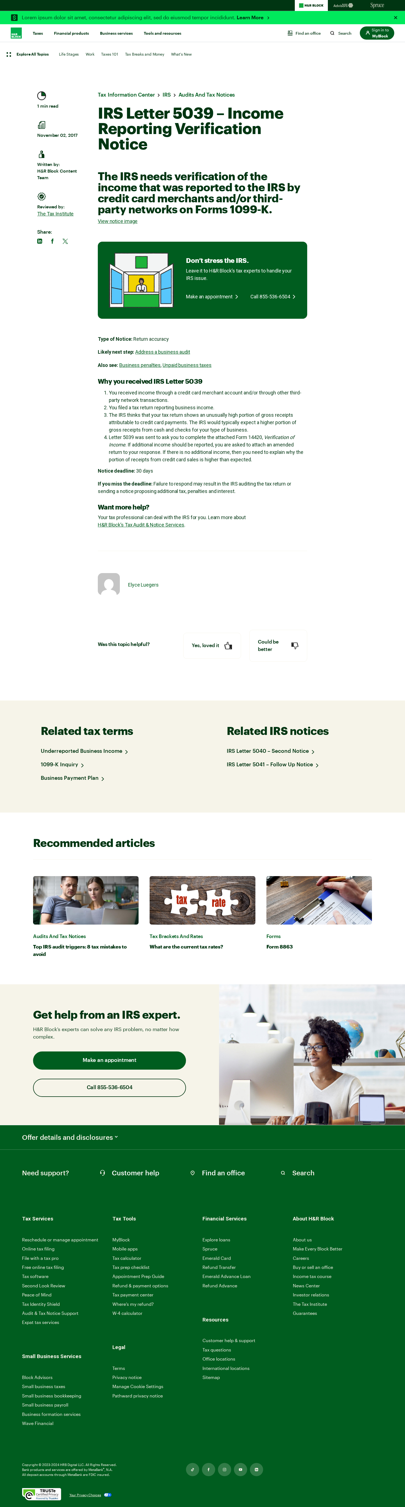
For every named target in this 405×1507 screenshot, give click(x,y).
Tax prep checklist (131, 1267)
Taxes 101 (109, 54)
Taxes (38, 33)
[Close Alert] (395, 17)
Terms (118, 1368)
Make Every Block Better (317, 1248)
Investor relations (311, 1295)
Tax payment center (132, 1294)
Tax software (35, 1276)
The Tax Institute (55, 214)
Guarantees (305, 1313)
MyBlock (121, 1239)
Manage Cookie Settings (137, 1386)
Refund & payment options (140, 1285)
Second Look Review (43, 1285)
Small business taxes (43, 1386)
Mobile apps (125, 1248)
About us (302, 1239)
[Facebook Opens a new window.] (208, 1469)
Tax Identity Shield (41, 1304)
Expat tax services (40, 1322)
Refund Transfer (219, 1267)
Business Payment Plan (70, 778)
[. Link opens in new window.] (41, 1494)
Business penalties (140, 365)
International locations (226, 1368)
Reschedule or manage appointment (60, 1239)
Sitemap (211, 1377)
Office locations (218, 1359)
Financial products (71, 33)
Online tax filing (38, 1248)
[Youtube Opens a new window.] (240, 1469)
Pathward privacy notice (137, 1395)
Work (90, 54)
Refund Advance (219, 1285)
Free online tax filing (43, 1267)
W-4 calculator (127, 1313)
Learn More (251, 17)
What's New (181, 54)
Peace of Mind (37, 1294)
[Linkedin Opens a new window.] (256, 1469)
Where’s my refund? (133, 1304)
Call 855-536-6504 (270, 296)
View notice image (117, 221)
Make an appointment (209, 296)
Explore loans (216, 1239)
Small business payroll (45, 1404)
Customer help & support (228, 1341)
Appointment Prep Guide (138, 1276)
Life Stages (69, 54)
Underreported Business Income (81, 751)
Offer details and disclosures (67, 1137)
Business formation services (51, 1414)
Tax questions (216, 1349)
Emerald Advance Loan (226, 1276)
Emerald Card (216, 1258)
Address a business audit (162, 352)
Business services (116, 33)
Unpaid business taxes (187, 365)
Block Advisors (37, 1377)
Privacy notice (127, 1377)
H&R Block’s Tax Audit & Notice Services (141, 525)
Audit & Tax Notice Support (50, 1313)
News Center (306, 1285)
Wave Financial (37, 1423)
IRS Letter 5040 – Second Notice (268, 751)
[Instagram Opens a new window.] (224, 1469)
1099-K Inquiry (59, 764)
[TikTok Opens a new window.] (192, 1469)
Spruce (209, 1248)
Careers (301, 1258)
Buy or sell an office (313, 1267)
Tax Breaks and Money (144, 54)
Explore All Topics (32, 54)
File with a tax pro (40, 1258)
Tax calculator (126, 1258)
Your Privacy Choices (85, 1495)
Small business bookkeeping (51, 1395)
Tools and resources (162, 33)
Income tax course (312, 1276)
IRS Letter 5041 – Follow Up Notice (270, 764)
